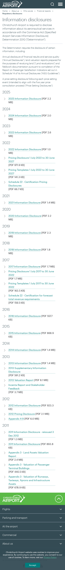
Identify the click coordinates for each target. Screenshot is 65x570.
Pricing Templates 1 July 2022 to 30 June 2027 (31, 171)
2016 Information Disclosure (24, 315)
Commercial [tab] (9, 534)
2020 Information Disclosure (24, 215)
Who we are (28, 11)
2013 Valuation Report (21, 380)
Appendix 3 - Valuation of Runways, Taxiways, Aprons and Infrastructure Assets (29, 480)
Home (5, 11)
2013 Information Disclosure (24, 363)
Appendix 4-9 (16, 418)
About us (15, 11)
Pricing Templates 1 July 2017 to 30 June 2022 (31, 285)
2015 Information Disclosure (24, 333)
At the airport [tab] (10, 526)
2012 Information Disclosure (24, 405)
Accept (32, 565)
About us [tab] (7, 543)
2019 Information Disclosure (24, 232)
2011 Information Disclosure (24, 444)
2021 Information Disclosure (24, 202)
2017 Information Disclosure (24, 266)
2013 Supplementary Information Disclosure (27, 370)
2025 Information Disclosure (24, 98)
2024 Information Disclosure (24, 115)
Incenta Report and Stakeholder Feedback (26, 386)
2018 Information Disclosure (24, 249)
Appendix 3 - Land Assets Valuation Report (28, 454)
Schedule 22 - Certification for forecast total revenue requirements (30, 297)
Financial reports (44, 11)
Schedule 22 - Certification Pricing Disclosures (27, 183)
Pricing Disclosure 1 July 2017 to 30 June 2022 (31, 273)
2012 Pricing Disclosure (21, 413)
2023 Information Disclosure (24, 132)
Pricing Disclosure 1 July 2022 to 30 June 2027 (31, 159)
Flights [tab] (6, 509)
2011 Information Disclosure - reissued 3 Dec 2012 (31, 433)
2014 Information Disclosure (24, 349)
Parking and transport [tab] (14, 517)
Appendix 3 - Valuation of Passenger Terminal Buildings (29, 466)
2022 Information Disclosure (24, 149)
